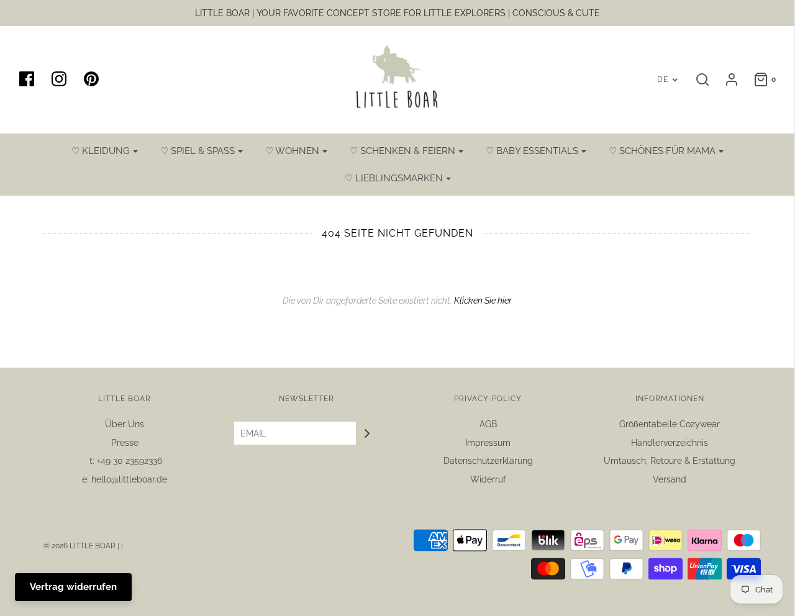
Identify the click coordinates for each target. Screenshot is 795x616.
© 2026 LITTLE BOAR (80, 545)
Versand (669, 479)
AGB (488, 424)
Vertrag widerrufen (73, 586)
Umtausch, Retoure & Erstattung (669, 461)
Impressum (488, 443)
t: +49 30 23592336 (124, 461)
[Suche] (696, 79)
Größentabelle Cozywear (669, 424)
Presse (125, 443)
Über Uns (124, 424)
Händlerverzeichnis (669, 443)
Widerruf (488, 479)
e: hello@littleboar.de (124, 479)
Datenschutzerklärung (488, 461)
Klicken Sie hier (483, 301)
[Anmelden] (725, 79)
